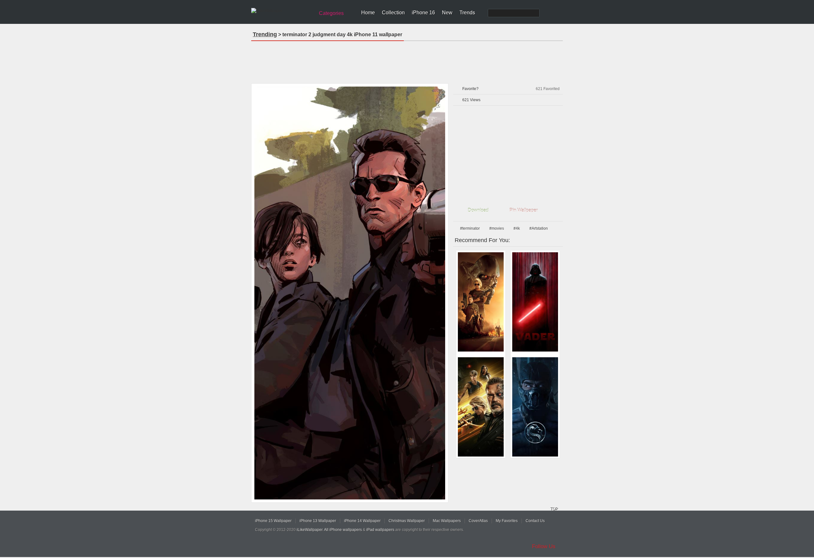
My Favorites (507, 521)
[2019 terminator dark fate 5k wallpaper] (481, 302)
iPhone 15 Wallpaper (273, 521)
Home (368, 12)
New (447, 12)
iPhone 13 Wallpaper (318, 521)
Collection (393, 12)
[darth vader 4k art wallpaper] (535, 302)
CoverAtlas (478, 521)
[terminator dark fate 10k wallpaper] (481, 407)
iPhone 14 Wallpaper (362, 521)
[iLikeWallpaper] (282, 11)
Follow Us (543, 546)
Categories (331, 13)
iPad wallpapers (380, 529)
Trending (265, 34)
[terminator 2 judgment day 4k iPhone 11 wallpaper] (349, 293)
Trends (467, 12)
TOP (554, 508)
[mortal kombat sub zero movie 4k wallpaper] (535, 407)
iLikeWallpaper (309, 529)
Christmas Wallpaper (407, 521)
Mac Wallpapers (447, 521)
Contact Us (535, 521)
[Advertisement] (407, 60)
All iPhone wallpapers (343, 529)
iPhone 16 (423, 12)
